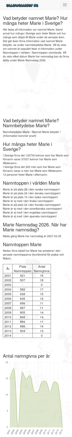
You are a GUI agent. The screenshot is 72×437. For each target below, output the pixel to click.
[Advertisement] (27, 90)
